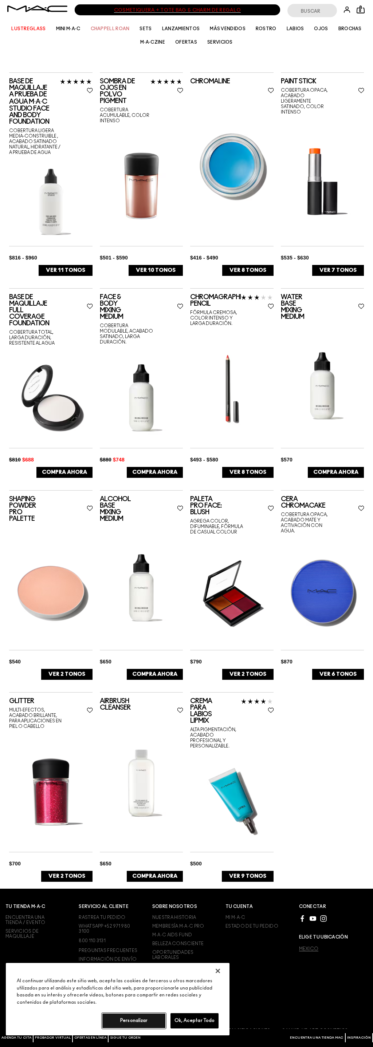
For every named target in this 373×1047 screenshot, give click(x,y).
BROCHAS (350, 29)
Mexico (309, 949)
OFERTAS (186, 42)
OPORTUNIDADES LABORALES (173, 955)
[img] (51, 201)
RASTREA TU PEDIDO (102, 917)
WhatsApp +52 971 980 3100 (104, 928)
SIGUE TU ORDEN (125, 1037)
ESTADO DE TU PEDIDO (251, 926)
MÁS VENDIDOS (228, 29)
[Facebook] (302, 918)
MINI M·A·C (68, 29)
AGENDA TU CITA (16, 1037)
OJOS (321, 29)
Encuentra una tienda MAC (316, 1037)
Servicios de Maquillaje (22, 934)
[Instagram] (323, 918)
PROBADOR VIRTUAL (53, 1037)
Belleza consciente (178, 943)
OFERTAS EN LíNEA (90, 1037)
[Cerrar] (218, 971)
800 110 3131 (92, 941)
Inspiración (359, 1037)
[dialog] (53, 101)
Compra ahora (64, 472)
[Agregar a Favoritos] (90, 90)
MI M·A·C (235, 917)
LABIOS (295, 29)
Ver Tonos (65, 270)
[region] (117, 999)
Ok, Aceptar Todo (194, 1020)
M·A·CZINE (152, 42)
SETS (146, 29)
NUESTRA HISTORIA (174, 917)
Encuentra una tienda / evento (25, 920)
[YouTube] (313, 918)
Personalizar (134, 1020)
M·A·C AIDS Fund (172, 935)
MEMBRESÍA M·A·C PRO (178, 926)
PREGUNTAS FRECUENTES (108, 950)
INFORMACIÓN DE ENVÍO (108, 959)
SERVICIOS (220, 42)
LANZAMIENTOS (181, 29)
